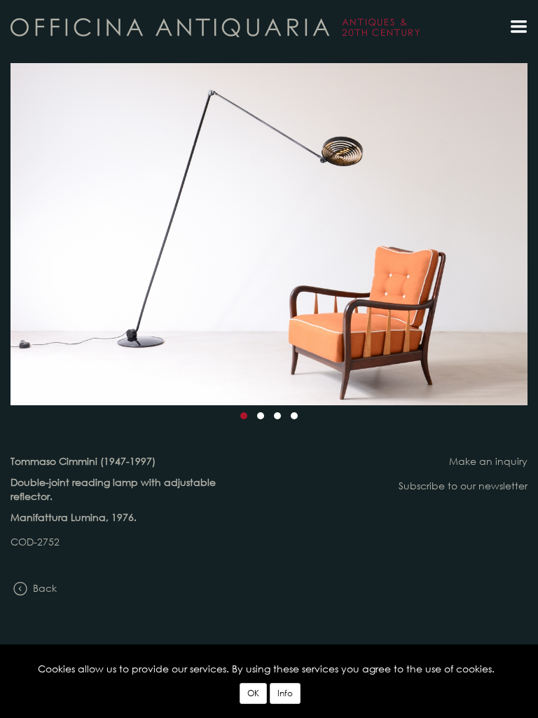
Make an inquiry (488, 461)
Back (43, 588)
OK (253, 693)
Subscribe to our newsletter (463, 485)
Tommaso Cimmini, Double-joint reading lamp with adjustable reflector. (215, 27)
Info (285, 693)
